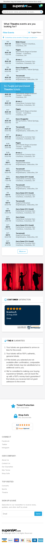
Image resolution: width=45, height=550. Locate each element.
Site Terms (6, 470)
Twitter (4, 444)
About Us (5, 460)
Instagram (5, 448)
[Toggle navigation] (4, 6)
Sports (4, 489)
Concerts (5, 486)
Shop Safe (6, 473)
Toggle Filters (35, 32)
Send (38, 514)
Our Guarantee (7, 467)
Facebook (5, 441)
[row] (22, 44)
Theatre (5, 492)
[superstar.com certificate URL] (29, 327)
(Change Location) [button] (29, 37)
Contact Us (6, 463)
